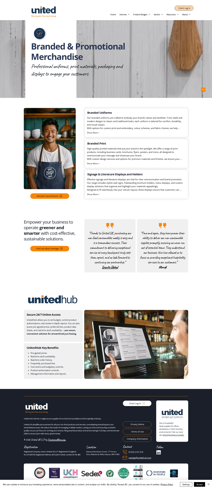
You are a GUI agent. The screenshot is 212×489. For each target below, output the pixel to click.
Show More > (93, 132)
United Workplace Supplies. (173, 435)
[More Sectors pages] (162, 14)
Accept (199, 484)
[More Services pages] (129, 14)
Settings (186, 484)
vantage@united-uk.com (139, 457)
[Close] (208, 484)
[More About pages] (190, 14)
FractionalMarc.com (57, 439)
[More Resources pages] (178, 14)
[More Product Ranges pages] (149, 14)
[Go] (203, 90)
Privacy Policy (167, 484)
